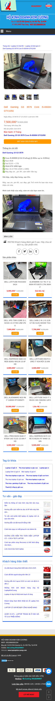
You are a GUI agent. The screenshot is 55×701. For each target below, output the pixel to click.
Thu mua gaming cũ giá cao (15, 483)
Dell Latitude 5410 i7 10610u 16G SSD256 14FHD (40, 400)
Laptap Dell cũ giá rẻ (12, 472)
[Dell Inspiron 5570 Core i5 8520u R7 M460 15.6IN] (40, 434)
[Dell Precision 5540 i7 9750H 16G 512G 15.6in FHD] (15, 434)
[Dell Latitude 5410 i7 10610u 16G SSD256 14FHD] (40, 396)
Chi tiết (15, 295)
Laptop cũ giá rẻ (11, 468)
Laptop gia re (44, 468)
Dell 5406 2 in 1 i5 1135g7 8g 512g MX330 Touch (40, 323)
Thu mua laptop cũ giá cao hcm (37, 476)
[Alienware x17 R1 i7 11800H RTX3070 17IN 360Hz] (40, 280)
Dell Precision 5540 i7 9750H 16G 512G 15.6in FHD (15, 438)
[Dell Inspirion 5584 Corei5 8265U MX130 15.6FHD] (15, 357)
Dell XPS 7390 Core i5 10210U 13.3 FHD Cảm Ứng (15, 323)
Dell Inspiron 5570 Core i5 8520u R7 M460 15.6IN (40, 438)
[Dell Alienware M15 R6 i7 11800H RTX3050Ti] (15, 396)
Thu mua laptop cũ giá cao (14, 479)
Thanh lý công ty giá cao (14, 487)
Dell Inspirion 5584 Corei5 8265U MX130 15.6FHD (15, 361)
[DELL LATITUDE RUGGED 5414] (15, 280)
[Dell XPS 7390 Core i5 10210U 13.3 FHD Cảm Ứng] (15, 319)
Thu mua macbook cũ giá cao (38, 483)
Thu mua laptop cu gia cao (28, 468)
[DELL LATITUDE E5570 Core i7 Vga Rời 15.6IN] (40, 357)
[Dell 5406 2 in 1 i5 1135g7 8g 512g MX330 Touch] (40, 319)
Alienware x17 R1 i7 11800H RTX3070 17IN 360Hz (40, 284)
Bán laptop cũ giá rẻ (29, 472)
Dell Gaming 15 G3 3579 (13, 153)
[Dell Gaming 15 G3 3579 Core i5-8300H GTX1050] (8, 11)
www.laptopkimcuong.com (17, 650)
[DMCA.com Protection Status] (7, 661)
